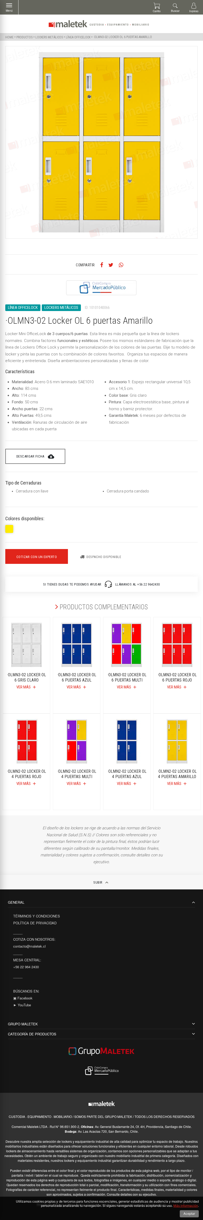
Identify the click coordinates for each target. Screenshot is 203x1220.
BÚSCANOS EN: (26, 991)
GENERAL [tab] (16, 902)
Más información (185, 1206)
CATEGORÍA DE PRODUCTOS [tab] (32, 1033)
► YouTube (22, 1004)
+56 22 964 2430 (26, 966)
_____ (17, 932)
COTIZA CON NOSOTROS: (34, 939)
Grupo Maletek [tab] (23, 1023)
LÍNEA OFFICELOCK (78, 37)
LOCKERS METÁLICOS (49, 37)
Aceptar (189, 1214)
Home (9, 37)
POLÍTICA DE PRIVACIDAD (35, 922)
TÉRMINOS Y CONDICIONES (36, 916)
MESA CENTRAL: (27, 959)
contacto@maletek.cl (29, 946)
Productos (24, 37)
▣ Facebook (23, 997)
